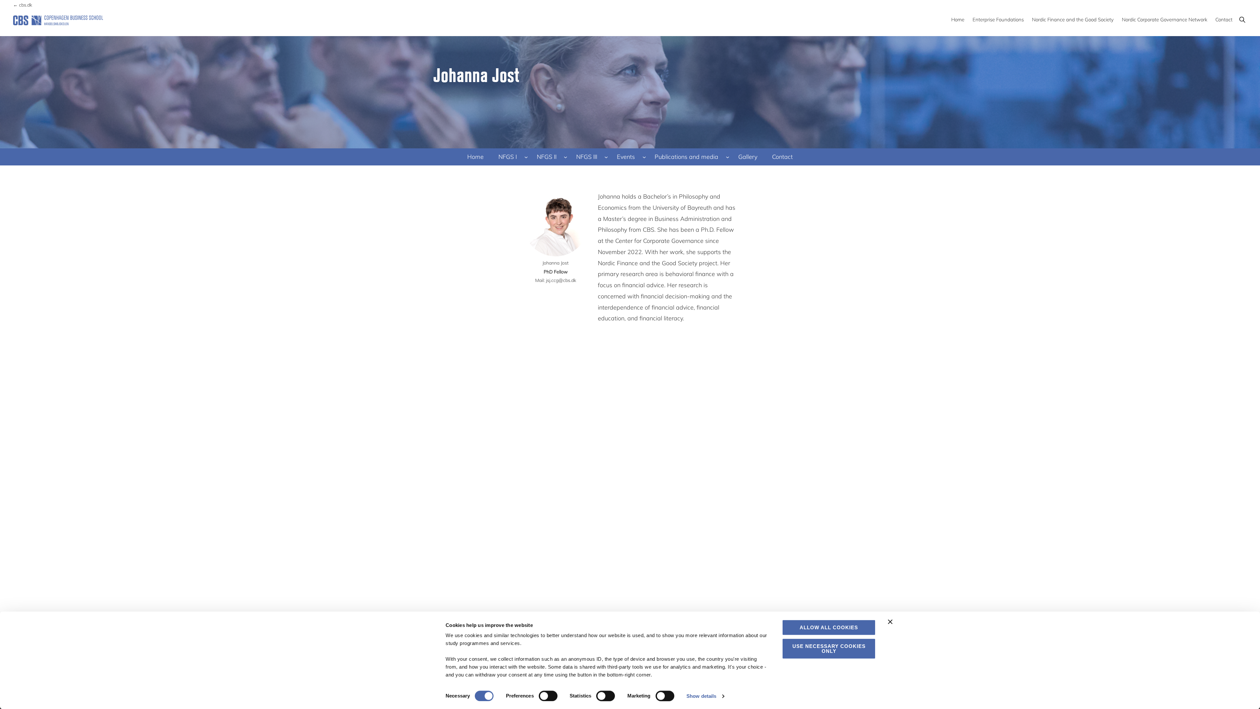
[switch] (548, 696)
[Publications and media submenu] (727, 157)
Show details (701, 696)
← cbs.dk (22, 5)
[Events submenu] (644, 157)
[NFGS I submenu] (526, 157)
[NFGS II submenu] (565, 157)
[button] (1242, 20)
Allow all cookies (829, 627)
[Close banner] (890, 621)
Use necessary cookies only (829, 648)
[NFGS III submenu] (606, 157)
